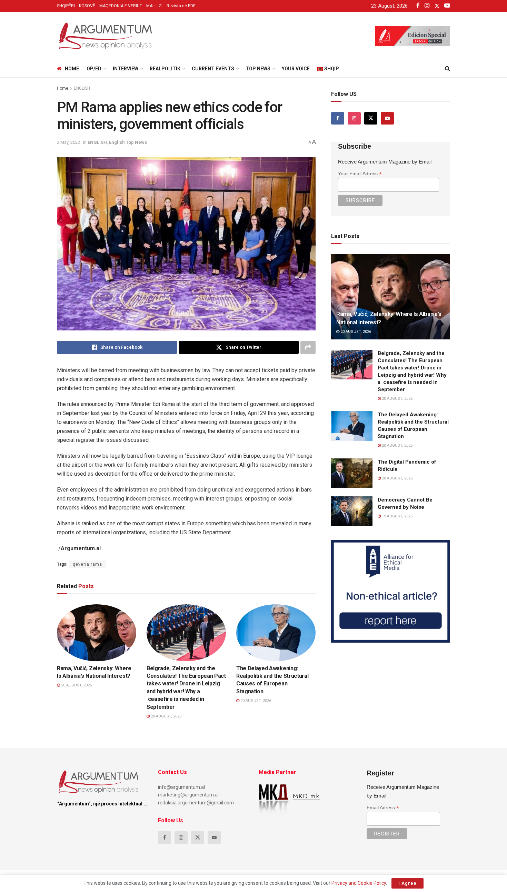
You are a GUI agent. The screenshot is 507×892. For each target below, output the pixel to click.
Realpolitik (165, 68)
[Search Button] (447, 68)
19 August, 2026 (396, 516)
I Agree (407, 883)
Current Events (213, 68)
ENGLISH (82, 88)
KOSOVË (87, 5)
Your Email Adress (360, 173)
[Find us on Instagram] (354, 118)
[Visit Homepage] (105, 35)
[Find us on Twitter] (370, 118)
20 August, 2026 (76, 685)
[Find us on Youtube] (387, 118)
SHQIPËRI (66, 5)
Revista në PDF (181, 5)
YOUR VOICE (296, 68)
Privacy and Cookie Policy (358, 883)
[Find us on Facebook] (337, 118)
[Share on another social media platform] (308, 347)
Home (72, 68)
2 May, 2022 (68, 142)
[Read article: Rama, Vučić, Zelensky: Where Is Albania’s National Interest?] (96, 632)
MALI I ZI (154, 5)
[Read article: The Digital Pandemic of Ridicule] (351, 473)
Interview (125, 68)
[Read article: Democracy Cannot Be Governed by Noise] (351, 511)
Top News (258, 68)
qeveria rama (87, 564)
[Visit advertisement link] (390, 591)
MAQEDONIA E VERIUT (120, 5)
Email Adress (383, 807)
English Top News (128, 142)
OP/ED (94, 68)
